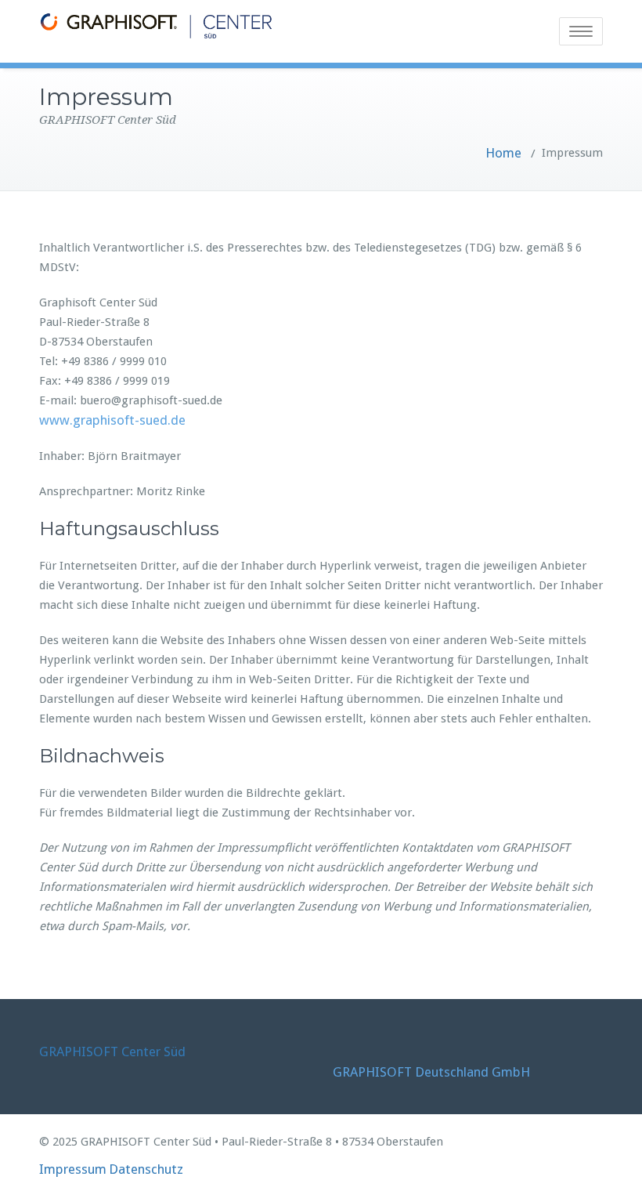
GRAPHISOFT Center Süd (112, 1051)
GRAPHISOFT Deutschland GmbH (431, 1072)
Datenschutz (146, 1169)
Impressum (72, 1169)
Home (503, 153)
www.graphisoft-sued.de (112, 420)
